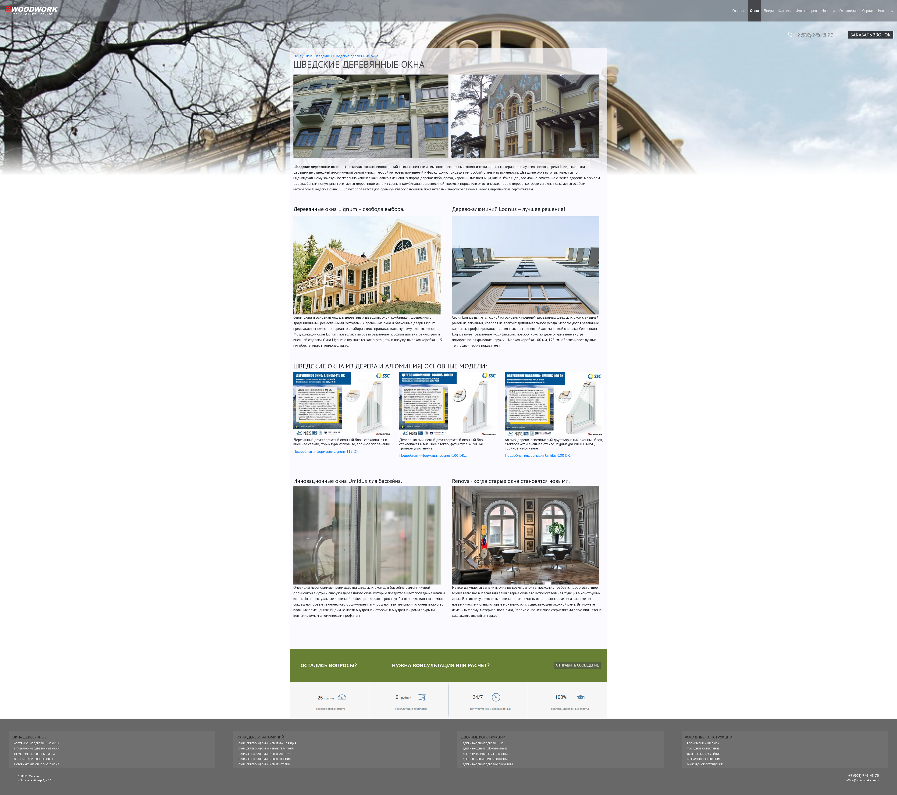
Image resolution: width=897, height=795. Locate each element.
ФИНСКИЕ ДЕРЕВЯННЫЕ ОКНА (33, 759)
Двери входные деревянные (483, 743)
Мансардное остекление (705, 764)
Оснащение (848, 10)
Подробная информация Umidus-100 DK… (539, 455)
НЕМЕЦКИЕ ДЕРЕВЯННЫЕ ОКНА (34, 754)
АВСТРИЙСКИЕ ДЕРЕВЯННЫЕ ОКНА (36, 743)
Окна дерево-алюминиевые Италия (264, 764)
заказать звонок (871, 35)
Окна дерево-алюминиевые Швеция (264, 759)
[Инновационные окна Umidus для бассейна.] (367, 535)
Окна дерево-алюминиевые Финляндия (267, 743)
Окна (754, 10)
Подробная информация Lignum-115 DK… (327, 451)
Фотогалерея (806, 10)
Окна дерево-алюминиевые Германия (266, 748)
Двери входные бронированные (486, 759)
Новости (828, 10)
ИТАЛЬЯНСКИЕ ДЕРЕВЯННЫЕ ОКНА (36, 748)
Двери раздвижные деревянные (486, 754)
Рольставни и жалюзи (703, 743)
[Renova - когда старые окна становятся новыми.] (525, 535)
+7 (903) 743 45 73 (814, 35)
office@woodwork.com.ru (862, 780)
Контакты (885, 10)
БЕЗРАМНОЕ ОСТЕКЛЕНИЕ (704, 759)
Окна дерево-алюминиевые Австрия (264, 754)
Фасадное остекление (703, 748)
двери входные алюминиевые (485, 748)
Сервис (867, 10)
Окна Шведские (317, 55)
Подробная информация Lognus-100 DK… (433, 455)
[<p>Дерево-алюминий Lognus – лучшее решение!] (525, 265)
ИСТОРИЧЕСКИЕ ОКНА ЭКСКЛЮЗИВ (36, 764)
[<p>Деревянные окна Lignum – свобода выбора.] (367, 265)
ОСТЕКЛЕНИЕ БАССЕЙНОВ (703, 754)
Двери (769, 10)
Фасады (784, 10)
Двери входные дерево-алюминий (488, 764)
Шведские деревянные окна (355, 55)
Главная (738, 10)
